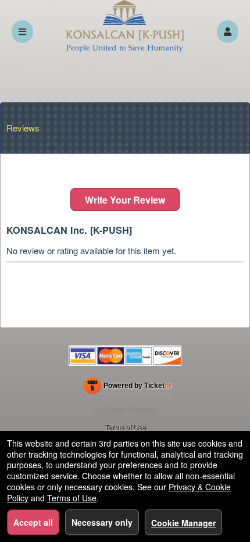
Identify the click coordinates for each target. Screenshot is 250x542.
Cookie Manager (183, 523)
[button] (227, 31)
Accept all (33, 522)
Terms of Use (125, 427)
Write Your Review (125, 199)
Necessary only (102, 522)
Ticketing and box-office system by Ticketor (127, 387)
